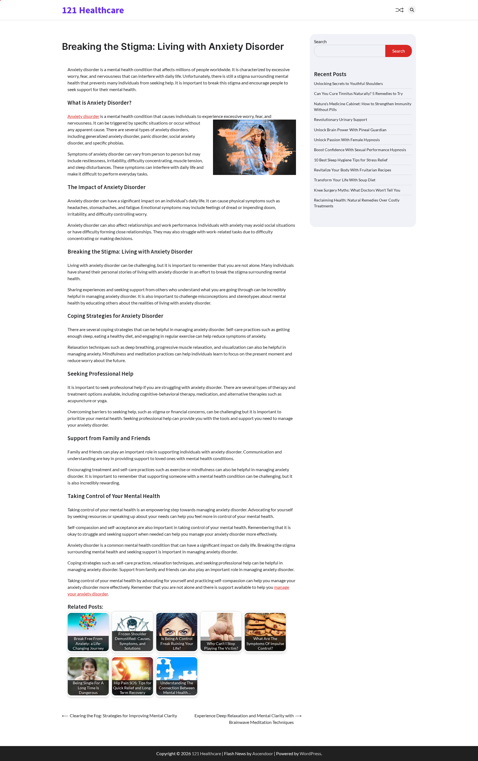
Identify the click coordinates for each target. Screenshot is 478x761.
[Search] (412, 10)
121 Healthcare (93, 10)
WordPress (310, 753)
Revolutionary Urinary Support (340, 119)
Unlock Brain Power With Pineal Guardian (350, 129)
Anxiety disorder (83, 116)
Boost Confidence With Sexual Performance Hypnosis (360, 149)
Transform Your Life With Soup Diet (344, 179)
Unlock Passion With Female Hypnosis (347, 139)
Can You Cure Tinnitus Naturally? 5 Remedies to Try (358, 93)
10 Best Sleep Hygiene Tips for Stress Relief (351, 159)
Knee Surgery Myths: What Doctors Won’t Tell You (357, 189)
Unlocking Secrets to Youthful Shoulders (348, 83)
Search (320, 41)
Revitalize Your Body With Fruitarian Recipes (352, 169)
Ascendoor (262, 753)
